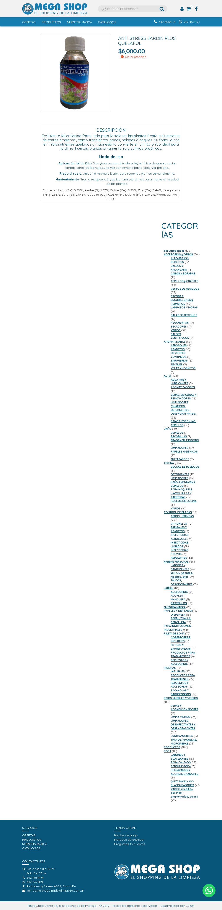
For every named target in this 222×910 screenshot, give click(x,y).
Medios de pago (126, 835)
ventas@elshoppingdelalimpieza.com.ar (55, 890)
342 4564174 (167, 22)
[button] (208, 890)
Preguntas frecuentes (129, 844)
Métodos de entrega (129, 840)
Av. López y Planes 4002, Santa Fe (51, 886)
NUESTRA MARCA (79, 22)
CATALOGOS (107, 22)
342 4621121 (191, 22)
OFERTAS (29, 22)
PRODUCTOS (51, 22)
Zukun (190, 906)
